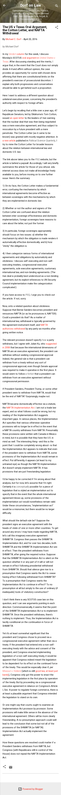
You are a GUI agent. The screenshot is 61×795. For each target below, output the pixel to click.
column (16, 54)
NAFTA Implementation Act (20, 407)
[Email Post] (11, 768)
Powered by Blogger (32, 789)
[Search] (56, 6)
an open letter (17, 118)
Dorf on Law (30, 5)
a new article (9, 140)
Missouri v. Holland (12, 671)
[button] (56, 27)
